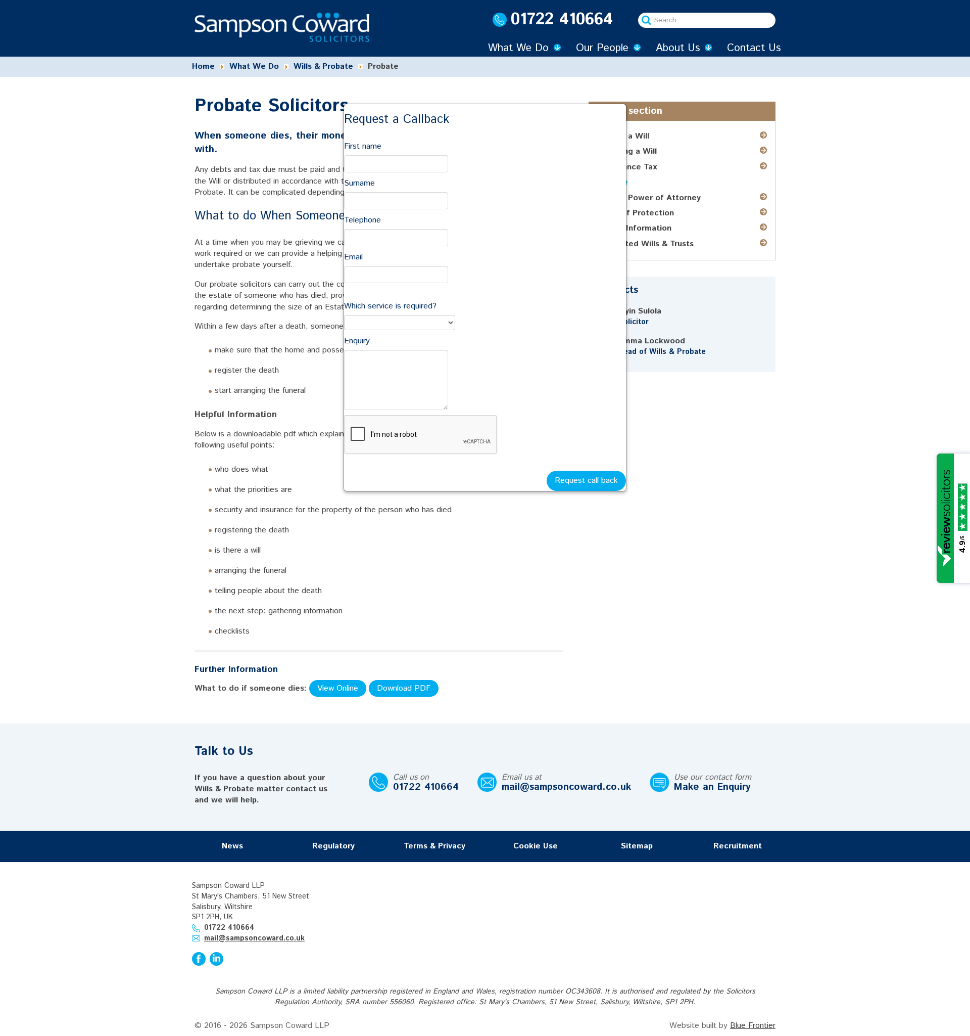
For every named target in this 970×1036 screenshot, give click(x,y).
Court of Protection (635, 213)
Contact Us (754, 48)
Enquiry (357, 341)
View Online (337, 688)
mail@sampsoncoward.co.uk (566, 787)
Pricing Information (634, 228)
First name (362, 146)
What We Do (518, 48)
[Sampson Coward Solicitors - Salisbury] (282, 27)
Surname (359, 183)
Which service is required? (390, 306)
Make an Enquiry (712, 787)
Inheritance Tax (627, 167)
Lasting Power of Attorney (649, 198)
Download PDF (403, 688)
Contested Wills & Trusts (645, 244)
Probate (612, 182)
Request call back (586, 480)
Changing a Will (627, 151)
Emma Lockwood (651, 341)
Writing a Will (623, 136)
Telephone (362, 220)
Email (353, 257)
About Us (678, 48)
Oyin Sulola (639, 311)
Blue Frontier (752, 1025)
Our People (602, 48)
